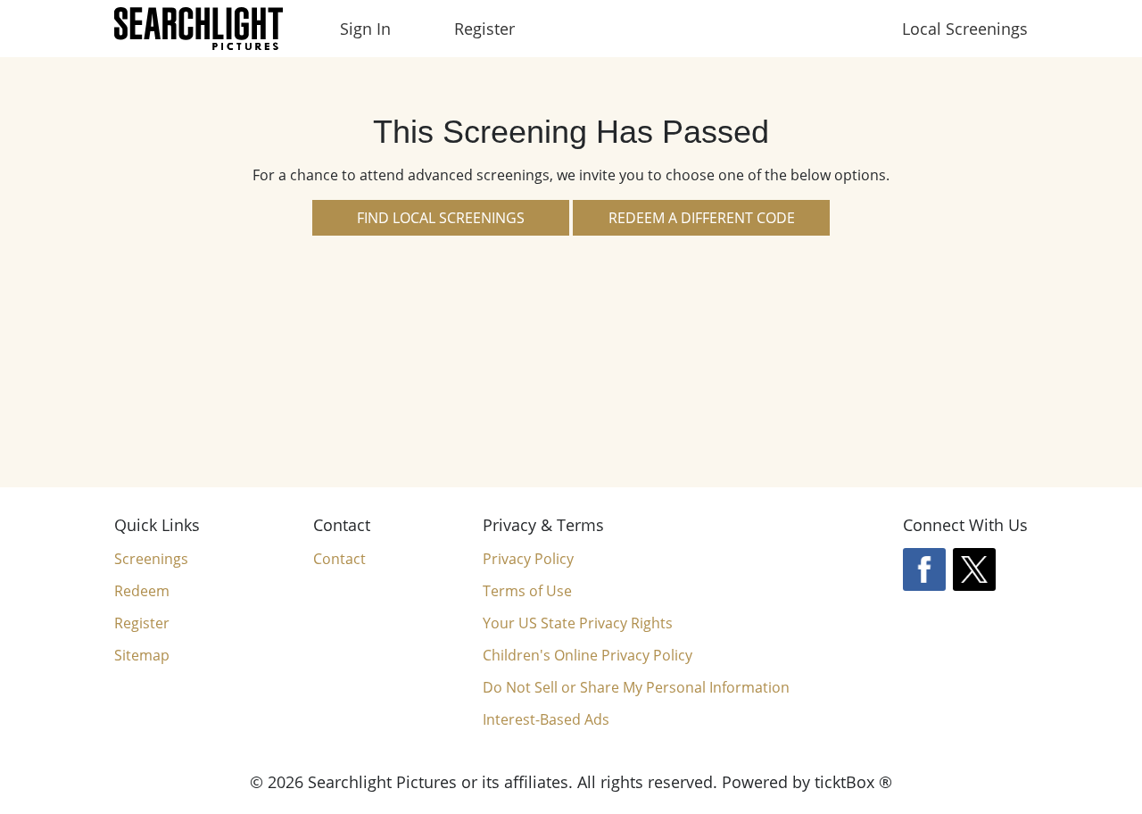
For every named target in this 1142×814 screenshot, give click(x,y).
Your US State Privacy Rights (578, 623)
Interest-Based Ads (546, 719)
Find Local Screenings (441, 218)
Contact (339, 559)
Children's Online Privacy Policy (587, 655)
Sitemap (142, 655)
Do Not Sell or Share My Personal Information (636, 687)
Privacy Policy (528, 559)
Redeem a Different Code (701, 218)
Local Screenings (965, 28)
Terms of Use (527, 591)
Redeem (142, 591)
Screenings (151, 559)
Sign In (365, 28)
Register (484, 28)
